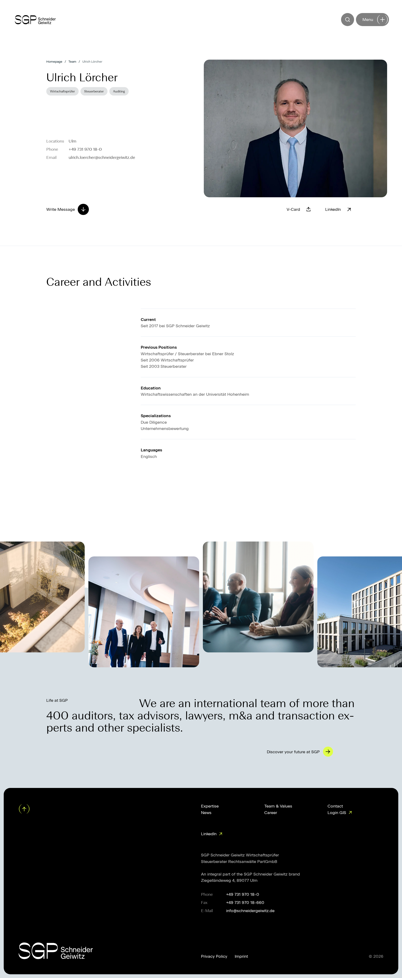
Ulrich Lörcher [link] (92, 61)
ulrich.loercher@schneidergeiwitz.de (102, 157)
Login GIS (337, 812)
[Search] (347, 19)
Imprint (241, 956)
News (206, 812)
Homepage (54, 61)
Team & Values (278, 806)
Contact (335, 806)
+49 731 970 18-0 (85, 149)
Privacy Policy (214, 956)
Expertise (210, 806)
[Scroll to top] (25, 809)
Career (270, 812)
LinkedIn (209, 833)
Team (72, 61)
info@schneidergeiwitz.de (250, 910)
